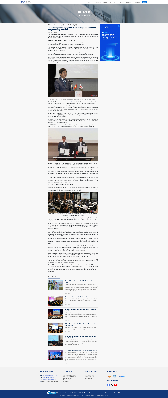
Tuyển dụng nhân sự (89, 376)
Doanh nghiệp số (61, 25)
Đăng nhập (137, 2)
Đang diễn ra (128, 2)
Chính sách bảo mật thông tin (69, 376)
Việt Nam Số (51, 25)
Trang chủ (90, 2)
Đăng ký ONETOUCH (89, 375)
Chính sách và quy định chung (69, 375)
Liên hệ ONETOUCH (67, 383)
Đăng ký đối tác (88, 378)
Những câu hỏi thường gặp (69, 379)
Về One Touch (97, 2)
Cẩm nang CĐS (66, 381)
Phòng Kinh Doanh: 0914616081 (49, 379)
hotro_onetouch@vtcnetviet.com (49, 375)
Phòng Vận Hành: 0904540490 (49, 377)
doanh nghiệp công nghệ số (67, 101)
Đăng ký (144, 2)
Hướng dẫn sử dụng (67, 378)
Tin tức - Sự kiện (73, 25)
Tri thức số (121, 2)
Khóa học (105, 2)
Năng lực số (113, 2)
